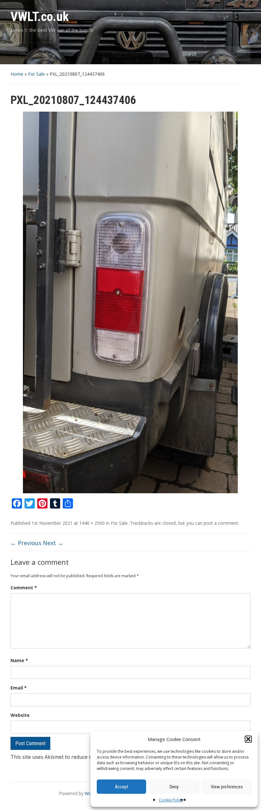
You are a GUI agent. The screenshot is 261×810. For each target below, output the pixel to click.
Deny (174, 787)
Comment (24, 588)
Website (20, 715)
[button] (248, 739)
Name (19, 660)
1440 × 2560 (92, 523)
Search (242, 53)
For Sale (36, 74)
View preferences (227, 787)
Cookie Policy (171, 800)
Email (19, 688)
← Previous (26, 543)
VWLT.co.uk (40, 16)
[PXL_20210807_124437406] (130, 302)
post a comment (221, 523)
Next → (53, 543)
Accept (121, 787)
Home (17, 74)
